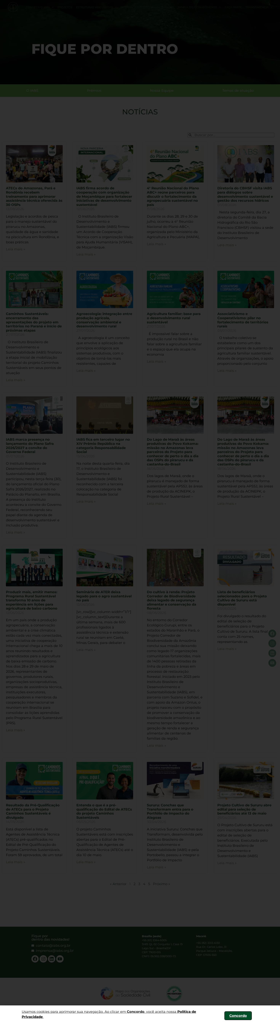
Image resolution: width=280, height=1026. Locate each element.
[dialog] (140, 513)
